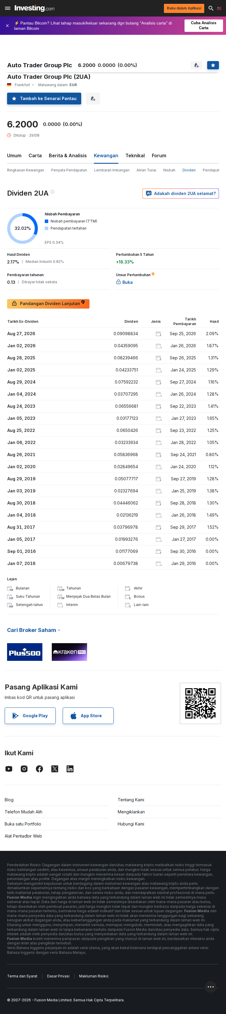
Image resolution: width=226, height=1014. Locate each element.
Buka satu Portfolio (23, 823)
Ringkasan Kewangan (25, 170)
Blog (9, 799)
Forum (159, 155)
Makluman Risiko (93, 976)
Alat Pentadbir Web (23, 835)
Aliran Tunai (146, 170)
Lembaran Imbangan (111, 170)
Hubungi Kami (131, 823)
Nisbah (169, 170)
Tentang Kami (131, 799)
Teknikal (135, 155)
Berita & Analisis (68, 155)
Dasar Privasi (58, 976)
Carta (35, 155)
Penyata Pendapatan (69, 170)
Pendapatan (213, 170)
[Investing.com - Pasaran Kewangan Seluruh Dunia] (34, 8)
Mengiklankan (131, 811)
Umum (14, 155)
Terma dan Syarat (22, 976)
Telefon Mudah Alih (23, 811)
